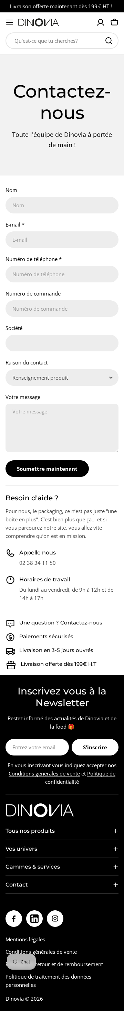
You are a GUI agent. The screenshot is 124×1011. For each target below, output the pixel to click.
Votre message (23, 396)
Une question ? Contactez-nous (60, 622)
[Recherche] (109, 41)
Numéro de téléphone (34, 259)
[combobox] (62, 40)
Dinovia (15, 998)
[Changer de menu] (10, 22)
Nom (11, 190)
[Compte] (100, 22)
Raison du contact (27, 362)
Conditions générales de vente (44, 773)
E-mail (15, 224)
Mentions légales (25, 939)
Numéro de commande (33, 293)
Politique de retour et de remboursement (54, 964)
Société (14, 327)
